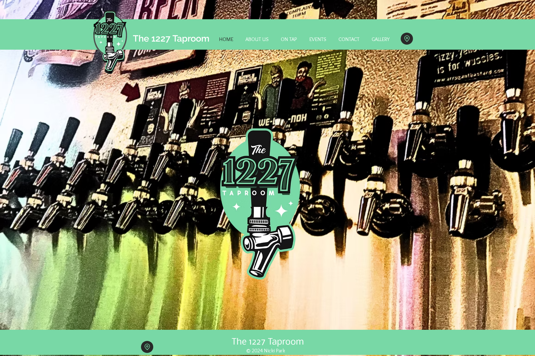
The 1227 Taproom (171, 38)
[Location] (407, 39)
